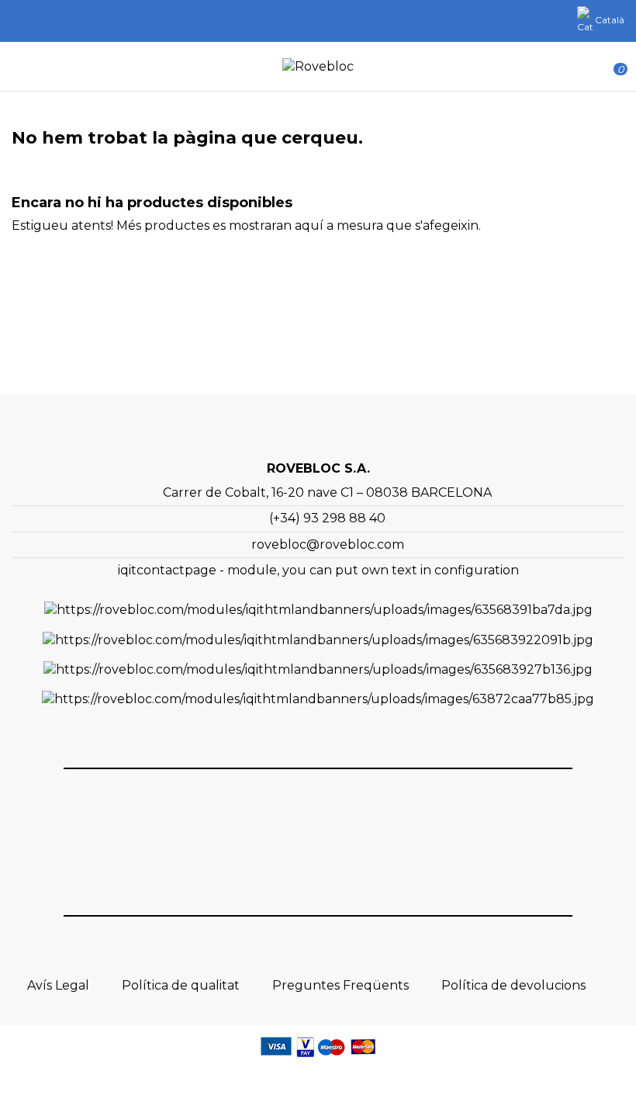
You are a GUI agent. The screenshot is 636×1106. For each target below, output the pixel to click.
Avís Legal (58, 985)
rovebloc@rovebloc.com (327, 544)
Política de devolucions (513, 985)
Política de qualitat (181, 985)
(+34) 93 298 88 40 (327, 518)
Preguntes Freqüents (340, 985)
